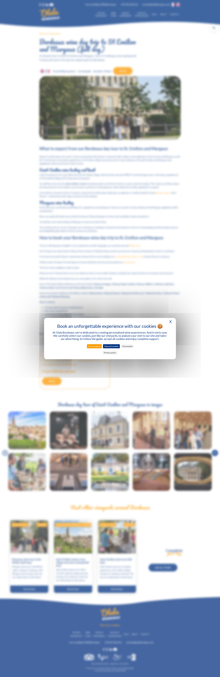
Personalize (127, 346)
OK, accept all (94, 346)
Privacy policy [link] (110, 352)
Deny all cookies (111, 346)
